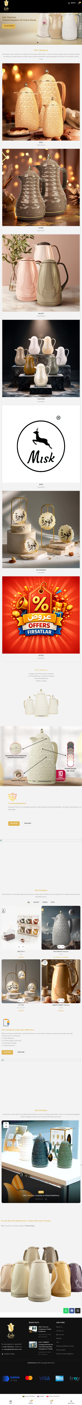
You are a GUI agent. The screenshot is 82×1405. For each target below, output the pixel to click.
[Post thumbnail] (33, 1332)
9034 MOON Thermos (61, 952)
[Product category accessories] (41, 533)
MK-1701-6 (21, 952)
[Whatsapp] (66, 1310)
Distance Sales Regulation (65, 1354)
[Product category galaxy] (41, 276)
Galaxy (61, 1008)
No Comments (43, 1337)
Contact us (60, 1331)
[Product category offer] (41, 618)
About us (59, 1327)
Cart (57, 1342)
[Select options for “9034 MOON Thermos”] (59, 947)
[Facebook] (72, 1310)
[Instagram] (77, 1310)
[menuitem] (28, 1396)
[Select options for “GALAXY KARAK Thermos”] (59, 1000)
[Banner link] (41, 756)
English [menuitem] (42, 1396)
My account (60, 1335)
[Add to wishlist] (23, 947)
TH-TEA (21, 1005)
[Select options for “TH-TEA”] (19, 1000)
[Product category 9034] (41, 105)
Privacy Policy (29, 1226)
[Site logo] (6, 6)
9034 (61, 954)
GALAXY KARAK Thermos (61, 1005)
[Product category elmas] (41, 191)
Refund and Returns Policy (65, 1346)
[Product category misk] (41, 447)
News (41, 1192)
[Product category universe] (41, 362)
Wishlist (59, 1338)
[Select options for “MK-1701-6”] (19, 947)
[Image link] (11, 1331)
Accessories (21, 1008)
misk (21, 954)
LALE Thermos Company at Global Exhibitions (41, 1196)
